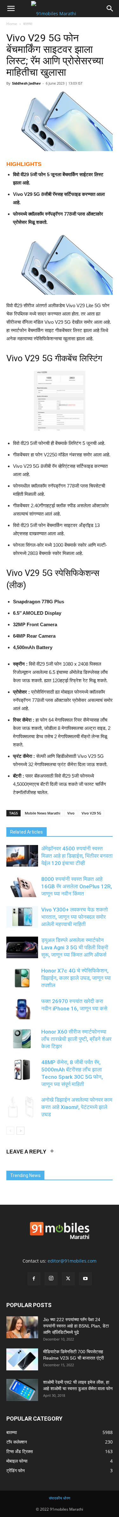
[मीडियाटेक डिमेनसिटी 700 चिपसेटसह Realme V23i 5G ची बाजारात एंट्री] (22, 1359)
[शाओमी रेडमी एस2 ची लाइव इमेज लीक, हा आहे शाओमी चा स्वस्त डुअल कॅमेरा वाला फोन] (22, 1390)
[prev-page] (10, 1131)
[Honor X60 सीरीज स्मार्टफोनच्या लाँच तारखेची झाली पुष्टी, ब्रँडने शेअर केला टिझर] (22, 1039)
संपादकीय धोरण (59, 1498)
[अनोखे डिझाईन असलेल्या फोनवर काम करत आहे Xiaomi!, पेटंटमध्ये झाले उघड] (22, 1107)
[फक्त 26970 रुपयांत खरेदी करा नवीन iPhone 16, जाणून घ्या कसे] (22, 1009)
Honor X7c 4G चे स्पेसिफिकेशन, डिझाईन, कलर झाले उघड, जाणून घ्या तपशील (76, 977)
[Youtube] (85, 1278)
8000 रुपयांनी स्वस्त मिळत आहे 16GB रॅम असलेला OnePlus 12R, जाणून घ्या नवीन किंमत (76, 886)
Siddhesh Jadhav (26, 83)
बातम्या (27, 23)
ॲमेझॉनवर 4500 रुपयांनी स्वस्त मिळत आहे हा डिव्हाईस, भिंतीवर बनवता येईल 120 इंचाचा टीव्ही (77, 855)
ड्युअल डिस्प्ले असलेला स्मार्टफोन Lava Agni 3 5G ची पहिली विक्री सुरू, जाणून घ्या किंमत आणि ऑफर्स (74, 947)
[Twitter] (68, 1278)
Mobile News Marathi (42, 813)
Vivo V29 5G (91, 813)
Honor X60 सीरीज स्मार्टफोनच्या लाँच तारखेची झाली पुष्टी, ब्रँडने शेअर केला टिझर (76, 1039)
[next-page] (20, 1131)
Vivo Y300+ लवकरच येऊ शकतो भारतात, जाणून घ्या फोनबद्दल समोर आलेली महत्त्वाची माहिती (74, 916)
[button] (11, 8)
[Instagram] (51, 1278)
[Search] (110, 8)
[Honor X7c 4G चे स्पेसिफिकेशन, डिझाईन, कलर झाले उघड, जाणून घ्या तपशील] (22, 978)
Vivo (71, 813)
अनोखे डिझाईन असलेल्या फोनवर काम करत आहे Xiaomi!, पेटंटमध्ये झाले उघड (76, 1107)
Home (11, 23)
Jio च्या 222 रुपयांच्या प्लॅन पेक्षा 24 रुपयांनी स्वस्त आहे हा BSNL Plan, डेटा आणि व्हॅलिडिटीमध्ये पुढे (76, 1326)
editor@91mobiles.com (72, 1261)
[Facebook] (34, 1278)
